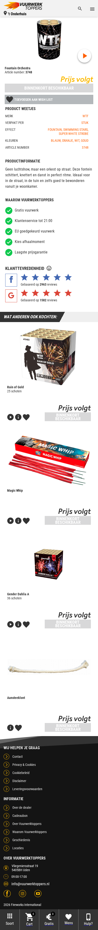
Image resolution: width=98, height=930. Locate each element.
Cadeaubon (20, 816)
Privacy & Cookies (24, 765)
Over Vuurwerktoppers (26, 824)
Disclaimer (19, 781)
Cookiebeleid (20, 773)
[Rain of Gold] (49, 356)
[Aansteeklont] (49, 667)
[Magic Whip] (49, 460)
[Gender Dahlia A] (49, 563)
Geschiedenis (21, 840)
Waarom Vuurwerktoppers (29, 832)
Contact (17, 756)
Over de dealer (21, 807)
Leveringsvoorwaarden (27, 789)
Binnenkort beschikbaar (49, 88)
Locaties (18, 848)
